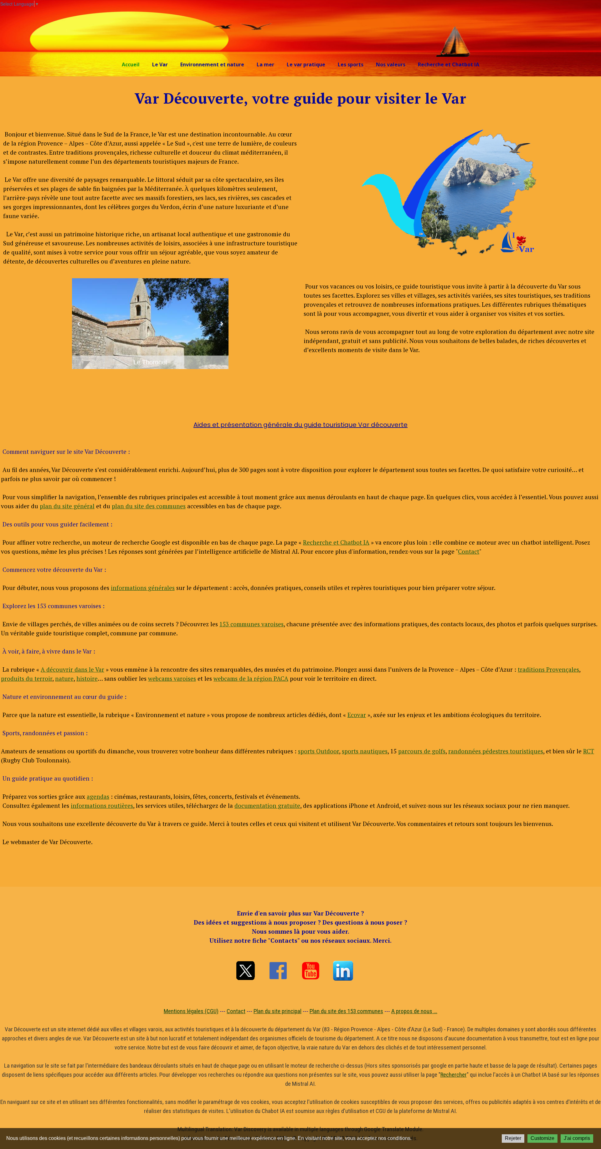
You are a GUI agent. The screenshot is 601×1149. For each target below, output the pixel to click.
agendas (98, 796)
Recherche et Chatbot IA (448, 64)
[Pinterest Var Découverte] (343, 971)
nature (64, 678)
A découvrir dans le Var (72, 669)
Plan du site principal (277, 1011)
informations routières (102, 805)
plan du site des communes (149, 506)
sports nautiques (365, 751)
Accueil (131, 64)
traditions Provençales (548, 669)
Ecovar (356, 715)
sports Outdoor (318, 751)
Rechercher (453, 1074)
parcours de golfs (421, 751)
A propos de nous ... (414, 1011)
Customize (542, 1138)
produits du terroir (26, 678)
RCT (588, 751)
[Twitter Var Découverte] (245, 971)
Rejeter (513, 1138)
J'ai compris (577, 1138)
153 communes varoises (251, 624)
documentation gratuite (267, 805)
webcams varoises (172, 678)
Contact (468, 551)
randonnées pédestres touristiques (495, 751)
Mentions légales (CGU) (191, 1011)
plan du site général (67, 506)
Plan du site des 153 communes (346, 1011)
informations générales (143, 588)
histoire (87, 678)
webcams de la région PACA (250, 678)
